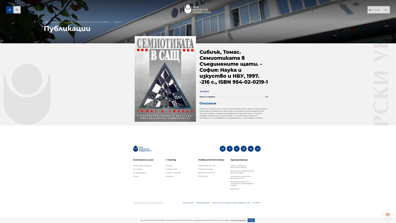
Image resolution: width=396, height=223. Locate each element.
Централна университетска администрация (242, 172)
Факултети (235, 189)
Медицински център (206, 173)
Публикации (118, 22)
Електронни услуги (143, 160)
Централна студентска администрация (240, 177)
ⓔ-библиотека (171, 169)
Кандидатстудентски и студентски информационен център (242, 183)
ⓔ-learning (171, 160)
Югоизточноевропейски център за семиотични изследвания (88, 22)
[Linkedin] (251, 149)
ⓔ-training (170, 176)
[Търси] (17, 9)
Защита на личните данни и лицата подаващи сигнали (231, 202)
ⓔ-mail (135, 176)
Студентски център (206, 166)
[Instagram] (244, 149)
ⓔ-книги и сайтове (173, 173)
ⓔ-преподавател (140, 173)
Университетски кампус (211, 160)
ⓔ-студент (138, 169)
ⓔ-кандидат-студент (142, 166)
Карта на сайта (188, 202)
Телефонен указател (203, 202)
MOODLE (169, 166)
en (386, 10)
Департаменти (57, 22)
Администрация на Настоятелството (238, 166)
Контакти (256, 202)
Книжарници (203, 176)
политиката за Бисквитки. (239, 220)
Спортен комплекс (205, 169)
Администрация (239, 160)
